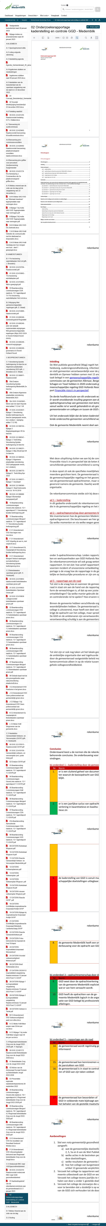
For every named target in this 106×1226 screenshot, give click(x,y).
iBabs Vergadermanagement (77, 1224)
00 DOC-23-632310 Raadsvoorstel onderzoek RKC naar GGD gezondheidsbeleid (15, 1173)
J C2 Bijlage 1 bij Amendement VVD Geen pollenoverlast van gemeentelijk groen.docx (15, 705)
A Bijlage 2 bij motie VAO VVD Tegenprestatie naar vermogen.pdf (15, 219)
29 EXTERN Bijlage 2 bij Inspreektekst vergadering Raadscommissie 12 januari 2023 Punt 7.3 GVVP (16, 1000)
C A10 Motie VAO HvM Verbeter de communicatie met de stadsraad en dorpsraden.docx (16, 235)
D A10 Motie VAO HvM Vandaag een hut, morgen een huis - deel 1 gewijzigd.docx (16, 246)
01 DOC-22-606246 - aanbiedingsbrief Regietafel (16, 318)
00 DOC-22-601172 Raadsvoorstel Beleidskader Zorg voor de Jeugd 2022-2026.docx (16, 1054)
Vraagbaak (55, 15)
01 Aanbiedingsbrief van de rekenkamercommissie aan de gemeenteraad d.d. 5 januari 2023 (16, 1186)
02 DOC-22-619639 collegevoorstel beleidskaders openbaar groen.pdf (15, 600)
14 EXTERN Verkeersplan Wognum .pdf (16, 880)
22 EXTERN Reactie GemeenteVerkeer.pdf (15, 933)
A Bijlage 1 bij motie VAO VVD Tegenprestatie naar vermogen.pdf (15, 210)
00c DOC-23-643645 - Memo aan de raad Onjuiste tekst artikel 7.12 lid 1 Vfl (16, 403)
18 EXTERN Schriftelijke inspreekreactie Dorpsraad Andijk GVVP (16, 906)
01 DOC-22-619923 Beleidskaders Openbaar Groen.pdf (15, 590)
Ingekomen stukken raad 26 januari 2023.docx (15, 77)
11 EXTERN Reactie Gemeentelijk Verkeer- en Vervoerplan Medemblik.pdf (16, 860)
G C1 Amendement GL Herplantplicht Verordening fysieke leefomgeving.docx (16, 550)
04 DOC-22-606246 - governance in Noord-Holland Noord (15, 350)
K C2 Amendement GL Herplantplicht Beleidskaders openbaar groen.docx (16, 716)
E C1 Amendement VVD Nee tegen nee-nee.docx (14, 532)
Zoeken (63, 5)
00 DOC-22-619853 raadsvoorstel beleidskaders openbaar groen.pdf (16, 581)
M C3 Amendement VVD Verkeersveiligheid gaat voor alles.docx (15, 1017)
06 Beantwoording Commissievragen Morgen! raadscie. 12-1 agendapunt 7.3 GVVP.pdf (16, 802)
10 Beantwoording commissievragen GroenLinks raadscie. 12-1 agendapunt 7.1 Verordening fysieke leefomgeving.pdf (16, 508)
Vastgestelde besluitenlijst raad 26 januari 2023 (16, 28)
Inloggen (95, 1224)
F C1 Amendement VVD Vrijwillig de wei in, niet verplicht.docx (16, 541)
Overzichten (32, 15)
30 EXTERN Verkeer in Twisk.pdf (16, 1010)
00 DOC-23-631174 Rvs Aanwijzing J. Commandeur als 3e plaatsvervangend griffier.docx (15, 176)
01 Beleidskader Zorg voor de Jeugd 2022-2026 (15, 1063)
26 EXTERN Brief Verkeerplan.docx (14, 965)
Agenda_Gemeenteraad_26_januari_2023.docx (17, 65)
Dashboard (9, 15)
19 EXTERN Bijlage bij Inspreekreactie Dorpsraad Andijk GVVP (16, 915)
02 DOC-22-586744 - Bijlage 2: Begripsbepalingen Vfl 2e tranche (15, 430)
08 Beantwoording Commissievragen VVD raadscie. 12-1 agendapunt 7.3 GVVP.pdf (16, 838)
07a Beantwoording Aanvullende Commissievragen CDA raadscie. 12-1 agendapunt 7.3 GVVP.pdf (16, 826)
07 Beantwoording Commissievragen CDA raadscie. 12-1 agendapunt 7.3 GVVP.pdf (16, 813)
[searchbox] (77, 9)
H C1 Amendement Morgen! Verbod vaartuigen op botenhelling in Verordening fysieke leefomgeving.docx (16, 561)
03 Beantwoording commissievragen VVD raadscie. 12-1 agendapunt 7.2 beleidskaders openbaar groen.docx (16, 612)
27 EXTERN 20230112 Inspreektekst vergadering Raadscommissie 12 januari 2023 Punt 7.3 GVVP (16, 974)
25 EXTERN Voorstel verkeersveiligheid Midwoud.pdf (15, 958)
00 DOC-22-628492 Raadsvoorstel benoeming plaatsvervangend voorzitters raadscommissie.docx (15, 151)
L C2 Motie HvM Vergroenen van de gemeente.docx (13, 726)
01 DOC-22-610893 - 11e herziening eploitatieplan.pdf (15, 275)
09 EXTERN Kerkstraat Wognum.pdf (16, 847)
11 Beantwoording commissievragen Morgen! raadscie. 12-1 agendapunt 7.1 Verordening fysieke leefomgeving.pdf (16, 521)
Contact (64, 15)
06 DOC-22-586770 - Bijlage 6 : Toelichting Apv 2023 (15, 473)
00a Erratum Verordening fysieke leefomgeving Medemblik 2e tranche (16, 385)
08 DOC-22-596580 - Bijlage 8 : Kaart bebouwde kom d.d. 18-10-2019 (16, 488)
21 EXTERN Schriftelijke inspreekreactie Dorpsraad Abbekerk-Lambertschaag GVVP (16, 924)
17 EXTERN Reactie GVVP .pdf (15, 899)
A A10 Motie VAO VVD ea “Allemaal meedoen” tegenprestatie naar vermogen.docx (16, 200)
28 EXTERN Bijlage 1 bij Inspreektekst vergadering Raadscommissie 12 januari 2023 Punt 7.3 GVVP (16, 987)
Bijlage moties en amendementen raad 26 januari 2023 (14, 36)
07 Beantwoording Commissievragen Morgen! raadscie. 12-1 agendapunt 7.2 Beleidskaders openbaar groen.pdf (16, 667)
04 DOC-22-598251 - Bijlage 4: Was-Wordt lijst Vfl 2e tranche (16, 451)
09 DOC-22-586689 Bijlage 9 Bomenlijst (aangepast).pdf (15, 496)
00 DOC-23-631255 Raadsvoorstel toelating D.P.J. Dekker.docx (15, 117)
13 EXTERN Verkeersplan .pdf (12, 874)
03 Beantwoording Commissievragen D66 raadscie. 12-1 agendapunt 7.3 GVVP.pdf (16, 769)
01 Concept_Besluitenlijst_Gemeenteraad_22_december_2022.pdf (17, 97)
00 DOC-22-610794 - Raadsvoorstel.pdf (15, 268)
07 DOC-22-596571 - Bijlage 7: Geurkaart (15, 480)
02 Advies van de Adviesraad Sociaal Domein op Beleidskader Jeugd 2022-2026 (16, 1071)
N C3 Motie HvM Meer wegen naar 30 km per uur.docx (16, 1026)
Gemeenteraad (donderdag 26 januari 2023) (43, 20)
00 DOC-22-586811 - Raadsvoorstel (15, 376)
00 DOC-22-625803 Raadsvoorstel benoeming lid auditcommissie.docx (15, 133)
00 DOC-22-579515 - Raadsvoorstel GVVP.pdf (15, 746)
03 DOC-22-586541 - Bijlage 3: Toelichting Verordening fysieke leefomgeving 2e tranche (15, 441)
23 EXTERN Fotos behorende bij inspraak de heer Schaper (15, 941)
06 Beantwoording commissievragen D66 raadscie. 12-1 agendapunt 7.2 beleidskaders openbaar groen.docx (16, 653)
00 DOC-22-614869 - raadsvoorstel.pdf (15, 312)
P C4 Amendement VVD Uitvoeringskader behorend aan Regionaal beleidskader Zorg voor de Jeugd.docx (15, 1154)
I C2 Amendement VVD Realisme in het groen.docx (16, 688)
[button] (97, 9)
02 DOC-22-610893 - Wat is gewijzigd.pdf (15, 283)
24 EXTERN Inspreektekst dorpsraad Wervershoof (15, 949)
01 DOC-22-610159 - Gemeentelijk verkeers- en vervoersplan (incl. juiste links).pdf (15, 754)
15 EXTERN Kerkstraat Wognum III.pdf (16, 886)
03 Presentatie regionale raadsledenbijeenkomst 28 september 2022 (15, 1082)
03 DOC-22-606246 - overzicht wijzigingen (15, 343)
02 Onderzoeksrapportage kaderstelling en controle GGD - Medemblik (15, 1198)
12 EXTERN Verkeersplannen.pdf (13, 868)
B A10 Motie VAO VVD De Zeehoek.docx (16, 226)
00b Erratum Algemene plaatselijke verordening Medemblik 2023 (16, 395)
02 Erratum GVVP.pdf (17, 762)
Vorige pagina (94, 27)
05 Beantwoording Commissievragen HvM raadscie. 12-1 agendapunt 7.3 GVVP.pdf (16, 791)
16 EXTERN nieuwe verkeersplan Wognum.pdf (15, 893)
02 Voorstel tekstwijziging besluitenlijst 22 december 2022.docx (16, 104)
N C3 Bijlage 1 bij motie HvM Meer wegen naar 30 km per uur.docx (16, 1035)
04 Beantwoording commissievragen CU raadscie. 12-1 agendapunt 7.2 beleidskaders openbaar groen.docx (16, 626)
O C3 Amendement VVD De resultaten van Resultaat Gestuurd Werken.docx (14, 1142)
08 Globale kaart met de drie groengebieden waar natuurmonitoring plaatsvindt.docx (16, 679)
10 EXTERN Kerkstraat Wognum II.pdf (16, 853)
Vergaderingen (20, 15)
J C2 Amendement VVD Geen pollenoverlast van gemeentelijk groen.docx (16, 695)
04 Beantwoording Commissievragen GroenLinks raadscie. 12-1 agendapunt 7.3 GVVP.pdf (15, 780)
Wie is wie (44, 15)
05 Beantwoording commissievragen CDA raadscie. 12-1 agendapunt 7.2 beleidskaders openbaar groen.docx (16, 640)
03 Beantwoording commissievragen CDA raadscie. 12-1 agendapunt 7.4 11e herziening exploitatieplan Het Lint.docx (16, 293)
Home (18, 20)
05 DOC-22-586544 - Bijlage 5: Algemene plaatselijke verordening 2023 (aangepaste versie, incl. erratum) (15, 462)
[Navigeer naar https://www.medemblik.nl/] (15, 8)
